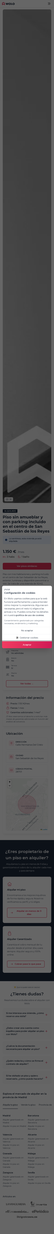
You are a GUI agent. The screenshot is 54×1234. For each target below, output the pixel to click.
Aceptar (27, 645)
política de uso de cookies (30, 615)
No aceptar (27, 630)
